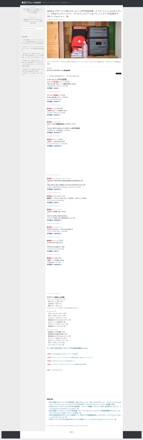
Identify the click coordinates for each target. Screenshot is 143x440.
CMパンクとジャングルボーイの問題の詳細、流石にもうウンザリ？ (72, 357)
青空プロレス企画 (52, 19)
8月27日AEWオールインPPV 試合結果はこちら (69, 348)
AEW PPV (52, 425)
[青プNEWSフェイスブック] (120, 435)
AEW (48, 6)
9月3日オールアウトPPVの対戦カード (63, 361)
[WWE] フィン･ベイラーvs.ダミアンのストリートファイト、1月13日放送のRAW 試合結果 (33, 48)
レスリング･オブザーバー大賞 (81, 425)
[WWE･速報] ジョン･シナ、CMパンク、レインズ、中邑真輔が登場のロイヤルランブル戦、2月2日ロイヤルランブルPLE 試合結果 (33, 41)
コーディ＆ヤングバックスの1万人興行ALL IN (65, 425)
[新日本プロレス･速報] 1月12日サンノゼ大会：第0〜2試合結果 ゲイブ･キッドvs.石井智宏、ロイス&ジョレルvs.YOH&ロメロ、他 (33, 55)
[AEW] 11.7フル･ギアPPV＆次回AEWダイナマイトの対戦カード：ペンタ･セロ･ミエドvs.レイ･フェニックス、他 (82, 419)
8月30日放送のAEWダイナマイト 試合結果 (65, 354)
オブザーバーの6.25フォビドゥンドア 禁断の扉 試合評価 (69, 364)
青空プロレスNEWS (31, 2)
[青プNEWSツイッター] (117, 435)
